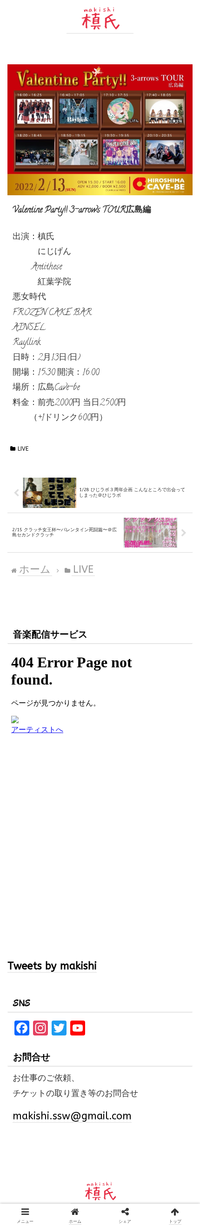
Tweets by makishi (52, 966)
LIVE (23, 449)
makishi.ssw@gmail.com (72, 1116)
